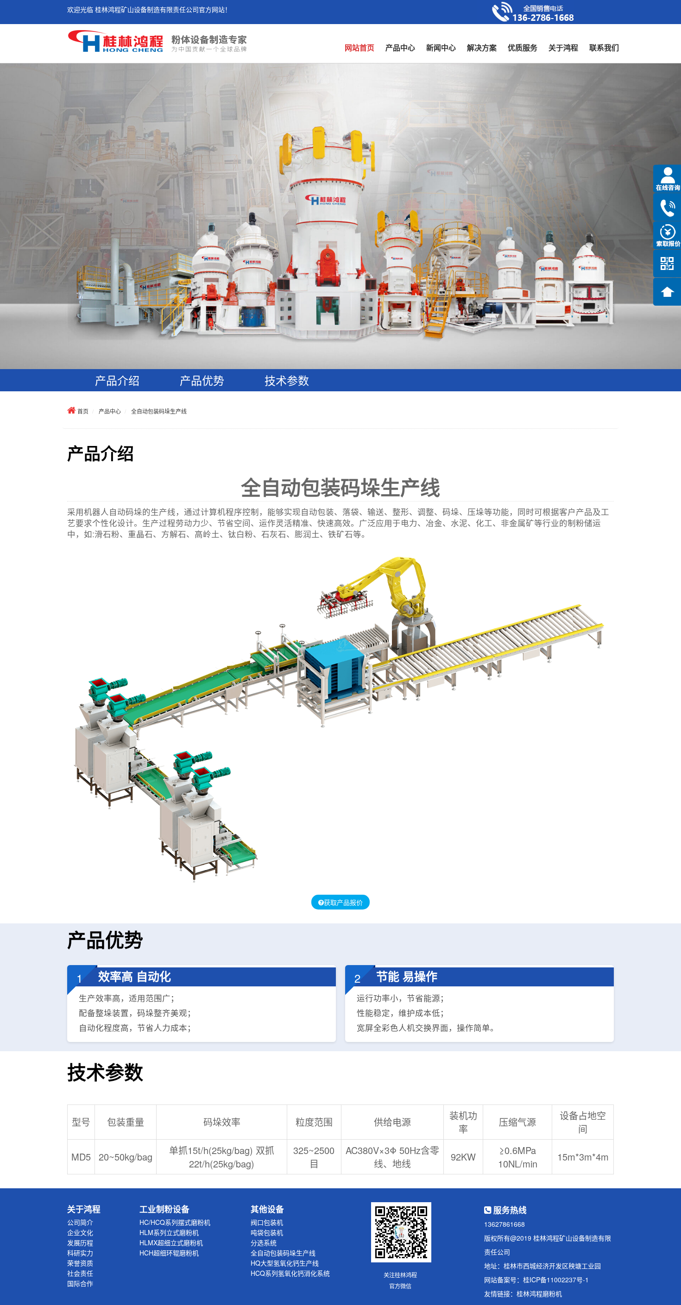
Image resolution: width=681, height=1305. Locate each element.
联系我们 (604, 47)
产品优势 (202, 380)
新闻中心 (441, 47)
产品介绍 (117, 380)
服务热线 (509, 1210)
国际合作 (80, 1283)
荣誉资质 (80, 1262)
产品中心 (400, 47)
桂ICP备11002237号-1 (556, 1279)
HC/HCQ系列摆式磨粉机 (174, 1222)
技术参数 (287, 380)
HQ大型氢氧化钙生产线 (285, 1262)
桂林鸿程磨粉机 (539, 1293)
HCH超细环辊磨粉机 (169, 1252)
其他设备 (267, 1209)
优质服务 (522, 47)
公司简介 (80, 1222)
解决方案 (482, 47)
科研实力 (80, 1252)
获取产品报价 (343, 902)
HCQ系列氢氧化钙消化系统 (290, 1273)
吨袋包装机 (267, 1232)
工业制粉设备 (164, 1209)
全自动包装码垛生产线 (159, 411)
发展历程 (80, 1242)
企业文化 (80, 1232)
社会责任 (80, 1273)
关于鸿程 (563, 47)
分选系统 (264, 1242)
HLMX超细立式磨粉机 (171, 1242)
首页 (82, 411)
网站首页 (359, 47)
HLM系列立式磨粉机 (169, 1232)
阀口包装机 (267, 1222)
